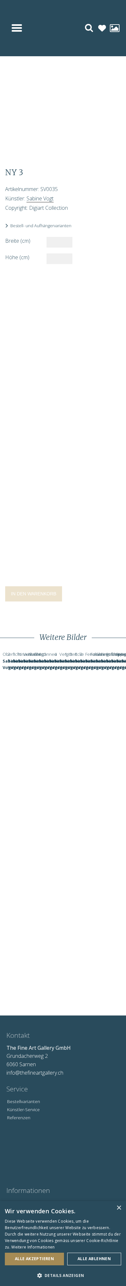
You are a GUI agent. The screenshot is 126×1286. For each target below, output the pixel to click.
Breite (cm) (17, 240)
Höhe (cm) (17, 257)
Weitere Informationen (33, 1247)
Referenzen (18, 1117)
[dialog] (63, 1243)
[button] (63, 1275)
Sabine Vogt (40, 198)
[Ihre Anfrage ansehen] (115, 28)
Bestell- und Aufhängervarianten (40, 226)
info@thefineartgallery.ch (34, 1072)
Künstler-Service (23, 1109)
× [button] (118, 1208)
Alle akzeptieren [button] (34, 1258)
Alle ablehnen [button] (94, 1258)
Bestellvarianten (23, 1101)
